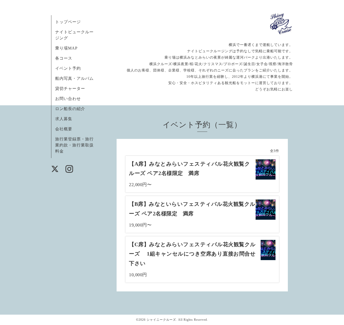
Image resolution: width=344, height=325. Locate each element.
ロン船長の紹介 (70, 109)
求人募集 (63, 119)
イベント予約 (68, 68)
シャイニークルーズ (161, 319)
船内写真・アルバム (74, 78)
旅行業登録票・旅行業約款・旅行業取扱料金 (74, 145)
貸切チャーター (70, 88)
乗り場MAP (66, 48)
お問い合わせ (68, 98)
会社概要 (63, 129)
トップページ (68, 22)
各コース (63, 58)
